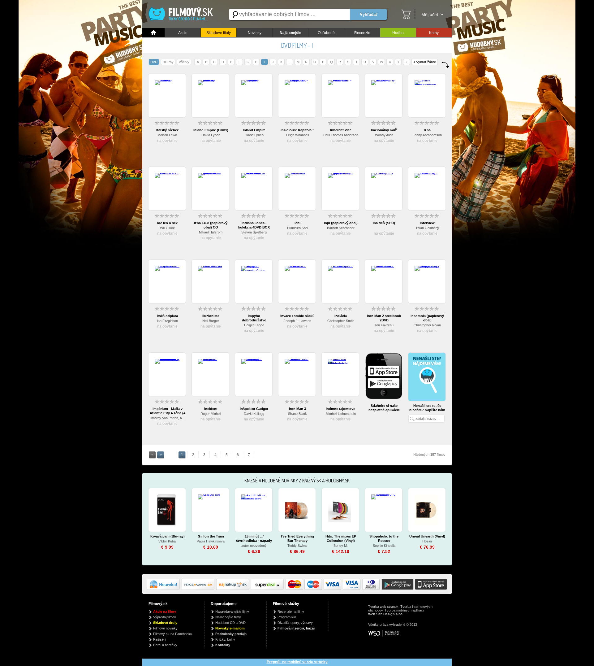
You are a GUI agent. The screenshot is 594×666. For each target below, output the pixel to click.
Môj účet (429, 14)
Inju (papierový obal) (341, 223)
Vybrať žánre (424, 62)
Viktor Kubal (167, 541)
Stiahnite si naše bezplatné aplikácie (384, 408)
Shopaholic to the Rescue (383, 538)
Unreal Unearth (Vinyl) (427, 536)
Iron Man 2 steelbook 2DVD (384, 318)
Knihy (434, 33)
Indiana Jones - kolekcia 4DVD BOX (254, 225)
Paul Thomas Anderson (340, 135)
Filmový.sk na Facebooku (172, 634)
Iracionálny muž (384, 130)
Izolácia (340, 316)
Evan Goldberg (427, 228)
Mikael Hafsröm (210, 232)
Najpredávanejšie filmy (232, 611)
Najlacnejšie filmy (228, 617)
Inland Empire (254, 130)
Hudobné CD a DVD (230, 623)
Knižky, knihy (225, 639)
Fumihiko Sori (297, 228)
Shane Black (297, 414)
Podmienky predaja (231, 634)
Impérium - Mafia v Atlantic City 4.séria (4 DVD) (167, 411)
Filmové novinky (165, 628)
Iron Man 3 (297, 409)
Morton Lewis (167, 135)
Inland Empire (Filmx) (210, 130)
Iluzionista (210, 316)
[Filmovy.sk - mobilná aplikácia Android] (397, 588)
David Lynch (210, 135)
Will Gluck (167, 228)
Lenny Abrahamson (427, 135)
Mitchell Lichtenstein (341, 414)
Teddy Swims (297, 545)
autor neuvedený (254, 545)
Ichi (297, 223)
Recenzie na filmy (291, 611)
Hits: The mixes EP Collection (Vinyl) (340, 538)
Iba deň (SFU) (384, 223)
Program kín (287, 617)
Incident (210, 409)
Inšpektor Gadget (254, 409)
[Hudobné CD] (199, 588)
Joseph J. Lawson (297, 321)
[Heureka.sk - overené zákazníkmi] (164, 588)
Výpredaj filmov (164, 617)
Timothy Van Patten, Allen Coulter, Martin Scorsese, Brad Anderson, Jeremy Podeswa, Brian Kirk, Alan (167, 418)
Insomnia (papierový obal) (427, 318)
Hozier (427, 541)
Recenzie (362, 33)
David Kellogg (254, 414)
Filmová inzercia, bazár (296, 628)
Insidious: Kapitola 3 (297, 130)
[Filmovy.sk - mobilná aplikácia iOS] (430, 588)
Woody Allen (384, 135)
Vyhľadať (368, 14)
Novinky (254, 33)
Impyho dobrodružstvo (254, 318)
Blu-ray (168, 62)
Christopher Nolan (427, 325)
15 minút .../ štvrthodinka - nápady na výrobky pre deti (254, 538)
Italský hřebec (167, 130)
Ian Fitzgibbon (167, 321)
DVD (153, 62)
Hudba (398, 33)
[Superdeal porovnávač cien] (268, 588)
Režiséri (159, 639)
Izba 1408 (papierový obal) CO (210, 225)
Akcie (182, 33)
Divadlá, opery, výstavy (295, 623)
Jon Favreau (384, 325)
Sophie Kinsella (384, 545)
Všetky (184, 62)
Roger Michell (210, 414)
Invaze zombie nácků (297, 316)
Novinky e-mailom (230, 628)
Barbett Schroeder (341, 228)
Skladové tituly (218, 33)
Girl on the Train (211, 536)
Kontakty (222, 645)
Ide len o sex (167, 223)
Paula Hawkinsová (211, 541)
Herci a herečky (165, 645)
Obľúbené (326, 33)
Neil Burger (210, 321)
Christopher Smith (340, 321)
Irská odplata (167, 316)
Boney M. (341, 545)
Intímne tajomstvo (340, 409)
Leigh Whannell (297, 135)
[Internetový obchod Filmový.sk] (182, 14)
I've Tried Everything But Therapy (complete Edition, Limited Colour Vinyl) (297, 538)
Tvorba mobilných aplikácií (404, 610)
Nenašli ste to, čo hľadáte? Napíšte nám (427, 408)
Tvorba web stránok (383, 606)
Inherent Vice (340, 130)
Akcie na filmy (164, 611)
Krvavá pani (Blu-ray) (167, 536)
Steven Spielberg (254, 232)
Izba (427, 130)
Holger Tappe (254, 325)
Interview (427, 223)
